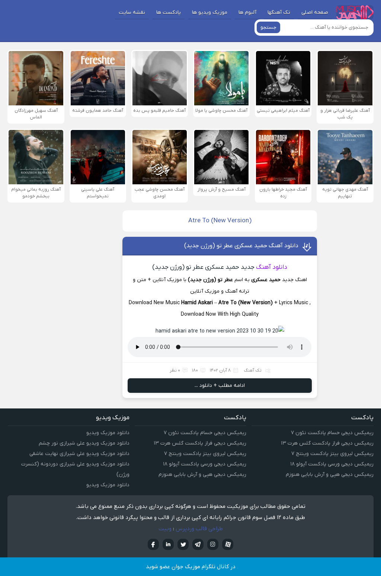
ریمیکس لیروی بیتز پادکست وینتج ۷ (332, 453)
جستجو (268, 27)
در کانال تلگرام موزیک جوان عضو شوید (191, 566)
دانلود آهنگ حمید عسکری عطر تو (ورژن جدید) (241, 245)
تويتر (183, 544)
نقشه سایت (132, 12)
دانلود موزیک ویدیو (107, 432)
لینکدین (168, 544)
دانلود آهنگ (271, 267)
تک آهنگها (279, 12)
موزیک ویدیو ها (209, 12)
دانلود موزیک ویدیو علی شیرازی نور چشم (84, 443)
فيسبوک (153, 544)
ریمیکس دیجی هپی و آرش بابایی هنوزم (330, 474)
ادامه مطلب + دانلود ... (220, 385)
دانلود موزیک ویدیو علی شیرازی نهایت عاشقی (79, 453)
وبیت (165, 528)
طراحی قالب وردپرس (199, 528)
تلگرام (198, 544)
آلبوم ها (247, 12)
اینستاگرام (212, 544)
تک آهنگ (253, 370)
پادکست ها (168, 12)
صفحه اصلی (314, 12)
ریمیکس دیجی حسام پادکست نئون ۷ (332, 432)
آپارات (227, 544)
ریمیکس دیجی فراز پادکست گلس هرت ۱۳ (327, 443)
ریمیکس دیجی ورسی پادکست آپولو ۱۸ (332, 464)
